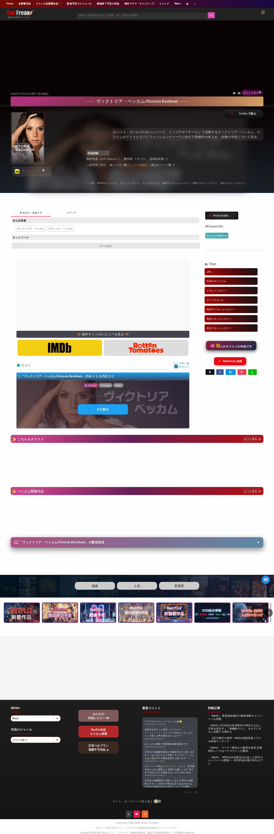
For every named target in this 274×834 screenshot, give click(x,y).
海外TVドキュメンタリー (176, 183)
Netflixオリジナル (107, 183)
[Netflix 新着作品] (22, 613)
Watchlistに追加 (230, 361)
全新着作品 (24, 3)
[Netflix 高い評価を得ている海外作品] (136, 613)
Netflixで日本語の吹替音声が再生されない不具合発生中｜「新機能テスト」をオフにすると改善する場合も (234, 728)
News (178, 3)
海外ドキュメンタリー (205, 183)
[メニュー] (263, 13)
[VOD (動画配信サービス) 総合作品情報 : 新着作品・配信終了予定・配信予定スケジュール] (212, 613)
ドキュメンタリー (130, 183)
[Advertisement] (137, 51)
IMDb (137, 822)
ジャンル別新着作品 (47, 3)
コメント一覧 (191, 792)
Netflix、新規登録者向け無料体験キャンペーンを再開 (235, 717)
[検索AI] (266, 579)
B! (230, 372)
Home (9, 3)
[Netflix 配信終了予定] (60, 613)
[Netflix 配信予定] (98, 613)
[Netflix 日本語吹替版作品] (174, 613)
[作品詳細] (31, 213)
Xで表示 (103, 409)
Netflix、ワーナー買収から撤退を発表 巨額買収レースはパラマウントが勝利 (235, 749)
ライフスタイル (150, 183)
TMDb (131, 822)
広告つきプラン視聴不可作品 (98, 747)
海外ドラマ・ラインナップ (139, 3)
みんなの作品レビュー (97, 716)
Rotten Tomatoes (150, 822)
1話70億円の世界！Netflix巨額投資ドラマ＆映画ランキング (234, 739)
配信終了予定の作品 (108, 3)
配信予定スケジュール (79, 3)
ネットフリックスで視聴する (243, 113)
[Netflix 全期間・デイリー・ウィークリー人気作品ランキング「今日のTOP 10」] (250, 613)
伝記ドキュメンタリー (232, 183)
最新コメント (151, 708)
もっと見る (251, 439)
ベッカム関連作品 (217, 235)
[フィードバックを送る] (234, 92)
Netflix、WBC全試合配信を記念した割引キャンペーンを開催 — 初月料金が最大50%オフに (235, 760)
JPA (92, 183)
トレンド (164, 3)
